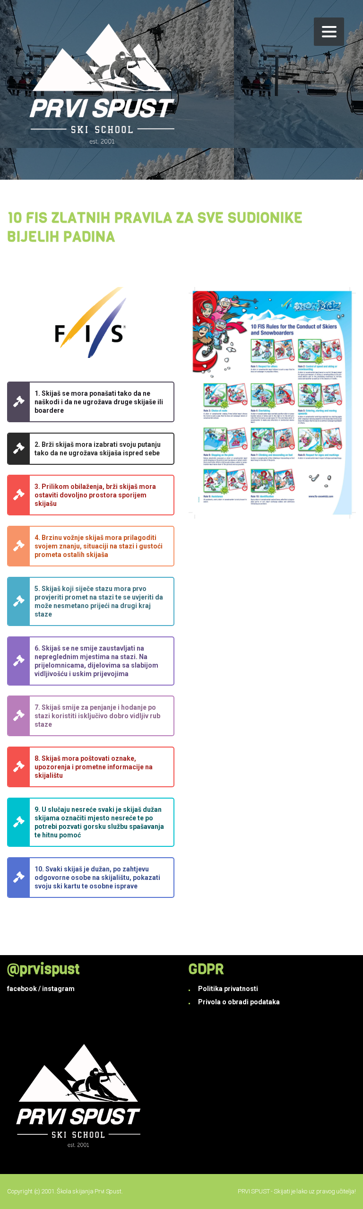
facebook (22, 988)
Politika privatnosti (228, 988)
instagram (58, 988)
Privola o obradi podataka (239, 1002)
